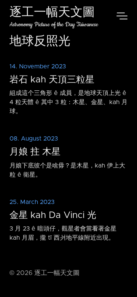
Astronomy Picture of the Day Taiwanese (54, 24)
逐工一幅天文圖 (52, 13)
